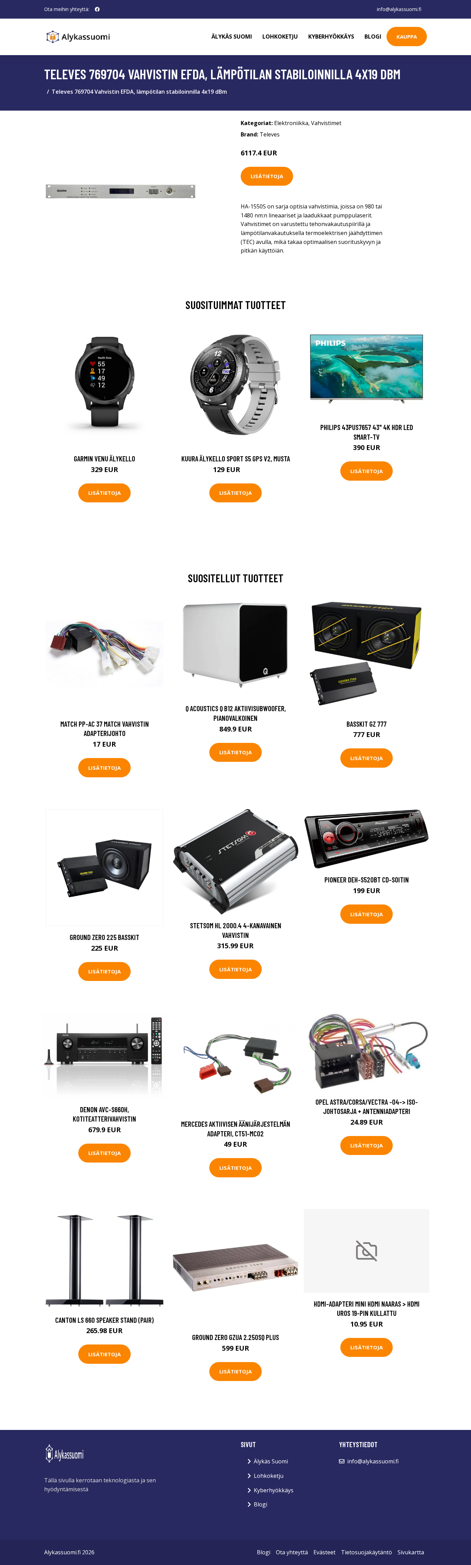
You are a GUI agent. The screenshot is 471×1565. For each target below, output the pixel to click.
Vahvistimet (326, 123)
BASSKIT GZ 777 (367, 723)
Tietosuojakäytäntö (366, 1552)
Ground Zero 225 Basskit (104, 937)
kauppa (407, 36)
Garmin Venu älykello (104, 458)
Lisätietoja (267, 176)
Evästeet (324, 1552)
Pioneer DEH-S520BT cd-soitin (366, 879)
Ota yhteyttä (292, 1552)
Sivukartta (411, 1552)
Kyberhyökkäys (331, 36)
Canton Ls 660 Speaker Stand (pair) (104, 1320)
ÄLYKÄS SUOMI (231, 36)
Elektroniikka (291, 123)
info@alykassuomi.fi (399, 9)
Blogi (372, 36)
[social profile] (97, 9)
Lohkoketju (280, 36)
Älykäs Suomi (271, 1461)
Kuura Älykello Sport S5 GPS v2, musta (235, 458)
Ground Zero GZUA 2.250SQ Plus (235, 1337)
